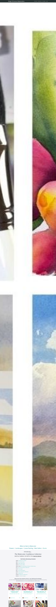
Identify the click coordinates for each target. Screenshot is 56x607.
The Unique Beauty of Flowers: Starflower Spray (28, 566)
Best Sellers (38, 548)
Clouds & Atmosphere (21, 570)
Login (47, 1)
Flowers (11, 548)
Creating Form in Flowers (22, 560)
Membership (40, 1)
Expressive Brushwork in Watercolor (23, 567)
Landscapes (19, 548)
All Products (35, 1)
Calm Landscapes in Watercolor (23, 571)
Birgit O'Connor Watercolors (16, 1)
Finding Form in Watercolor (23, 574)
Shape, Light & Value (21, 563)
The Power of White (22, 564)
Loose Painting (28, 548)
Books (45, 548)
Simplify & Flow (20, 573)
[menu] (40, 1)
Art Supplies (44, 1)
